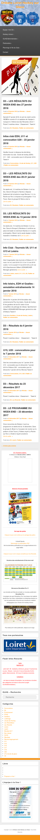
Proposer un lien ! (9, 792)
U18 (5, 766)
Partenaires (7, 43)
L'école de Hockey (24, 163)
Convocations (14, 163)
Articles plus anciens (9, 446)
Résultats (15, 128)
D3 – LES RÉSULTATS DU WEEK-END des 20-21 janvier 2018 (19, 177)
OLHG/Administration (10, 39)
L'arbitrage (7, 735)
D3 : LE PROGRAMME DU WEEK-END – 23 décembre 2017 (18, 411)
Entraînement (8, 728)
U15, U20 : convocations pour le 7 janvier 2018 (19, 351)
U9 (26, 273)
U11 (32, 163)
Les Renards (16, 400)
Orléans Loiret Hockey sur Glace (20, 4)
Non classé (7, 749)
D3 (11, 128)
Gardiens (13, 315)
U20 (35, 163)
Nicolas (22, 111)
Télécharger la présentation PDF (20, 543)
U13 (23, 273)
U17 (5, 764)
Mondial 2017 (8, 747)
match (17, 273)
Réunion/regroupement (11, 755)
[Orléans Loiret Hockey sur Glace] (7, 24)
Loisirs (12, 273)
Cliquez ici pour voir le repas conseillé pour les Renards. (20, 554)
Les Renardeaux (9, 739)
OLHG (6, 751)
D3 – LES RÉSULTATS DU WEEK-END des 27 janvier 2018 (17, 104)
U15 (20, 374)
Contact (5, 52)
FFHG (6, 731)
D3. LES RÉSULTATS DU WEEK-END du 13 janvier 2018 (19, 215)
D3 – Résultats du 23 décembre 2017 (14, 385)
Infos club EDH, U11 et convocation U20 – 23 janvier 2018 (19, 139)
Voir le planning (20, 62)
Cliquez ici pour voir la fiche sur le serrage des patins (20, 535)
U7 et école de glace (10, 770)
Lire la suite (8, 201)
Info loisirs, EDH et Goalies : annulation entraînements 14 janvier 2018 (18, 287)
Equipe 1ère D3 (8, 30)
